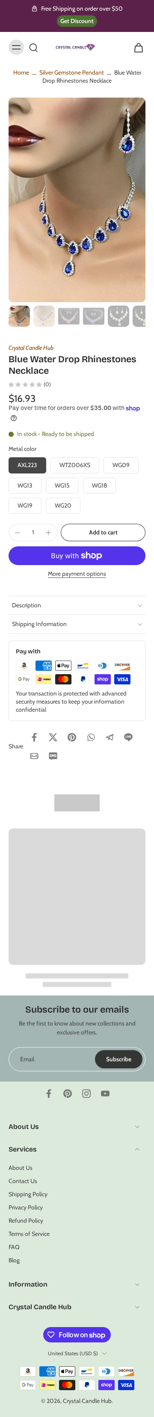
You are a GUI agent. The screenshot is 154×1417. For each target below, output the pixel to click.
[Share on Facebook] (34, 737)
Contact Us (23, 1180)
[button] (103, 533)
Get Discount (77, 20)
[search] (33, 47)
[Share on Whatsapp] (90, 737)
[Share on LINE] (128, 737)
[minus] (17, 533)
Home (21, 72)
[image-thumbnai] (19, 316)
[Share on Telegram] (109, 737)
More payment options (77, 574)
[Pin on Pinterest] (71, 737)
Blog (14, 1260)
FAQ (14, 1247)
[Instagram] (86, 1093)
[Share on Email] (34, 756)
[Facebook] (48, 1093)
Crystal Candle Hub (31, 347)
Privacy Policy (26, 1207)
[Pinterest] (67, 1093)
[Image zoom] (77, 200)
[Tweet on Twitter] (53, 737)
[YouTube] (105, 1093)
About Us (21, 1167)
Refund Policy (26, 1220)
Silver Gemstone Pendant (71, 72)
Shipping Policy (28, 1194)
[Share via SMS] (53, 756)
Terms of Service (29, 1233)
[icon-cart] (136, 47)
